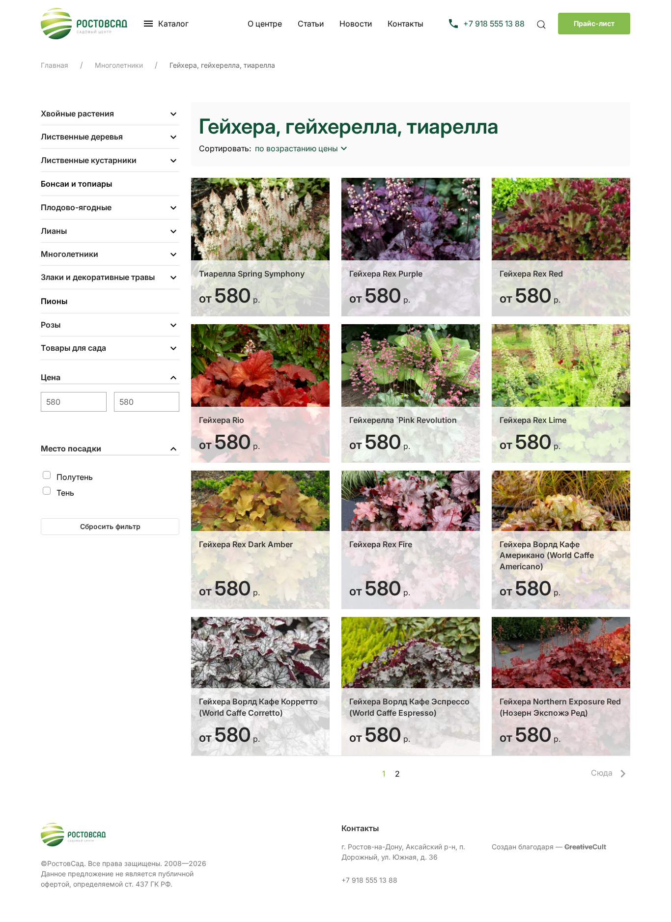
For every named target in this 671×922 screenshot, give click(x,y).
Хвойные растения (77, 113)
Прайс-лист (594, 23)
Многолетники (69, 254)
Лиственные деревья (82, 136)
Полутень (74, 477)
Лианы (54, 231)
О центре (265, 23)
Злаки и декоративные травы (98, 277)
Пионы (54, 301)
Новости (355, 23)
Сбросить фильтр (110, 526)
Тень (65, 493)
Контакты (405, 23)
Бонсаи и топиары (76, 184)
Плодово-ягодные (76, 207)
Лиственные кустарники (89, 160)
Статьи (311, 23)
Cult (585, 846)
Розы (50, 325)
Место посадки (71, 448)
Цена (50, 377)
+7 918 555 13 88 (369, 880)
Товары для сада (73, 348)
